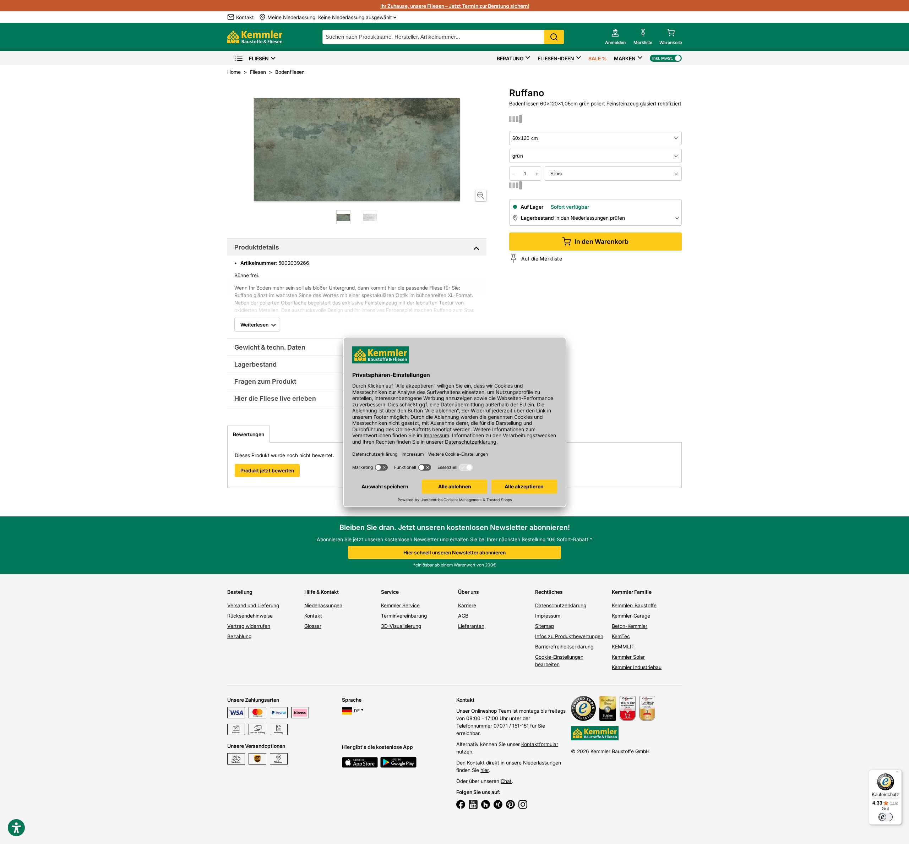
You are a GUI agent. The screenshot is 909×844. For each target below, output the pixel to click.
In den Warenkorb (601, 241)
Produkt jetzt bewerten (267, 470)
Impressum (547, 616)
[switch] (885, 817)
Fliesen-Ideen (556, 58)
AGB (463, 616)
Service (390, 592)
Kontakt (313, 616)
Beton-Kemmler (629, 626)
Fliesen (259, 58)
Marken (625, 58)
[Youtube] (473, 805)
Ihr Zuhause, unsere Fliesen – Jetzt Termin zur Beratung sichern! (454, 6)
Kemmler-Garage (631, 616)
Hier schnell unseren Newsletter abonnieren (454, 552)
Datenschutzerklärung (560, 605)
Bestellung (239, 592)
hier (484, 770)
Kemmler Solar (628, 657)
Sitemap (544, 626)
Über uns (468, 592)
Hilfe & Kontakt (321, 592)
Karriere (467, 605)
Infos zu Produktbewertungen (569, 636)
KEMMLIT (623, 646)
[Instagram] (522, 805)
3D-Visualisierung (401, 626)
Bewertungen (248, 434)
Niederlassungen (323, 605)
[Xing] (498, 805)
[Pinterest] (510, 805)
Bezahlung (239, 636)
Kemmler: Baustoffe (634, 605)
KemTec (621, 636)
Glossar (312, 626)
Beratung (510, 58)
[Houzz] (485, 805)
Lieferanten (471, 626)
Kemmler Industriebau (637, 667)
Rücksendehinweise (250, 616)
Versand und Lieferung (253, 605)
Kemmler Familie (632, 592)
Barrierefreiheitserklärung (564, 646)
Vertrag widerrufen (248, 626)
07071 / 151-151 (511, 726)
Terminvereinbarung (404, 616)
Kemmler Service (400, 605)
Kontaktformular (539, 744)
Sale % (597, 58)
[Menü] (897, 773)
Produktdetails (256, 247)
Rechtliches (549, 592)
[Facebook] (460, 805)
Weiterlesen (254, 325)
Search (554, 37)
